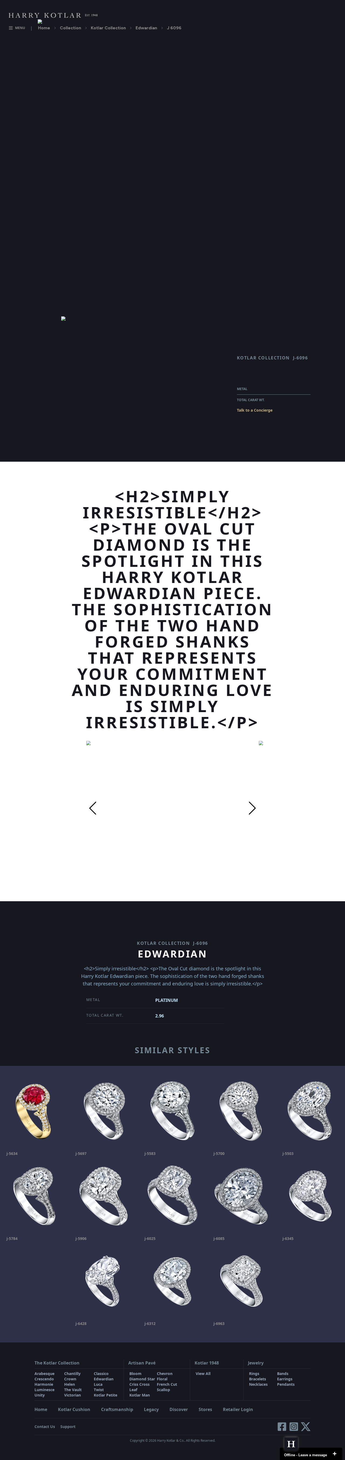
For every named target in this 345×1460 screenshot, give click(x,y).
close (334, 1453)
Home (44, 27)
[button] (92, 808)
